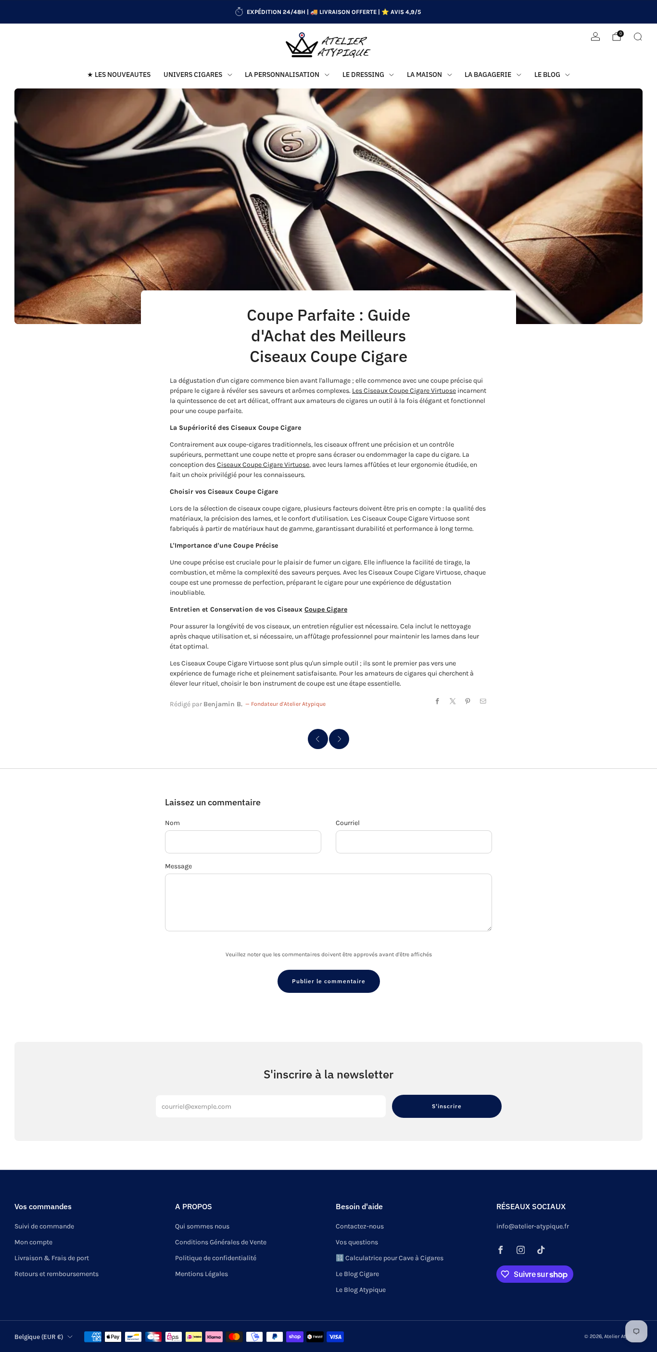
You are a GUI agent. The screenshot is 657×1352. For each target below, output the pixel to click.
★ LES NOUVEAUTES (119, 74)
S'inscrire (447, 1106)
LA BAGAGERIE (488, 74)
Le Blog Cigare (357, 1274)
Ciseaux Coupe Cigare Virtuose (263, 465)
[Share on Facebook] (437, 701)
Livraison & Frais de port (51, 1258)
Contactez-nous (360, 1226)
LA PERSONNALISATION (282, 74)
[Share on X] (453, 701)
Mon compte (33, 1242)
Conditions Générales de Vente (220, 1242)
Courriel (348, 823)
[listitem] (328, 12)
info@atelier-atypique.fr (532, 1226)
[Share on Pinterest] (468, 701)
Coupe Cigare (325, 609)
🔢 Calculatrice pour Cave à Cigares (389, 1258)
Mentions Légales (201, 1274)
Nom (172, 823)
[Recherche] (638, 36)
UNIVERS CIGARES (193, 74)
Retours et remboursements (56, 1274)
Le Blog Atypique (361, 1290)
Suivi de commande (44, 1226)
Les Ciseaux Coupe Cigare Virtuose (404, 391)
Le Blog (547, 74)
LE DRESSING (363, 74)
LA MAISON (424, 74)
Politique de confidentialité (215, 1258)
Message (178, 866)
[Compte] (595, 36)
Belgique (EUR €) (38, 1336)
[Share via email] (483, 701)
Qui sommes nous (202, 1226)
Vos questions (357, 1242)
